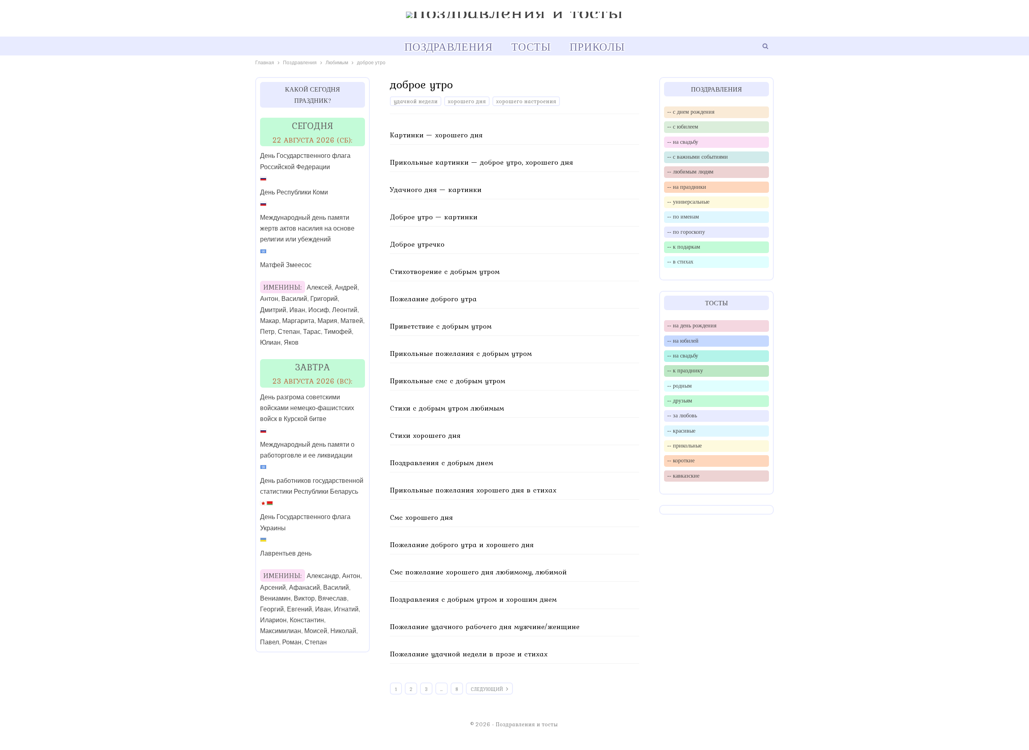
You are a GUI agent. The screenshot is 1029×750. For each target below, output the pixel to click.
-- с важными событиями (697, 156)
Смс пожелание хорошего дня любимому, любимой (478, 571)
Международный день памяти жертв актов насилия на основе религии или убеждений (307, 228)
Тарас (312, 331)
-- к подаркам (683, 246)
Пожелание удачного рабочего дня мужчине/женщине (485, 626)
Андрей (346, 287)
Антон (269, 298)
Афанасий (304, 587)
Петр (267, 331)
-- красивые (681, 430)
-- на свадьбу (682, 142)
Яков (291, 342)
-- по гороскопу (686, 232)
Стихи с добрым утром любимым (447, 408)
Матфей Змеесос (286, 265)
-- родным (679, 385)
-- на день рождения (691, 325)
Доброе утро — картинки (434, 216)
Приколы (597, 46)
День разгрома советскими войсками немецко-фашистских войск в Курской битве (307, 408)
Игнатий (346, 609)
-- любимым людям (690, 171)
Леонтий (344, 310)
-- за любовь (682, 415)
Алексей (319, 287)
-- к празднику (685, 370)
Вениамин (275, 598)
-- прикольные (684, 445)
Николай (343, 630)
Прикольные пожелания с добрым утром (461, 353)
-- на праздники (686, 187)
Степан (289, 331)
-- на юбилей (683, 340)
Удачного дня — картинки (436, 189)
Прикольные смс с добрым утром (447, 380)
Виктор (304, 598)
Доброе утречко (417, 244)
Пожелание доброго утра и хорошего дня (462, 544)
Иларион (273, 620)
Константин (307, 620)
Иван (297, 310)
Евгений (299, 609)
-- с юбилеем (682, 126)
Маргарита (298, 320)
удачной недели (416, 101)
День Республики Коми (294, 192)
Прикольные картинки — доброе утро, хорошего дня (481, 162)
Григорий (324, 298)
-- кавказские (683, 475)
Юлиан (270, 342)
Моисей (315, 630)
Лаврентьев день (286, 553)
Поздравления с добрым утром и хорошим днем (473, 599)
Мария (327, 320)
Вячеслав (332, 598)
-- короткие (681, 460)
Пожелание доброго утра (433, 298)
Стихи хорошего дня (425, 435)
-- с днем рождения (690, 111)
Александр (323, 575)
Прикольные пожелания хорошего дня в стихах (473, 489)
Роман (291, 642)
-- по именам (683, 216)
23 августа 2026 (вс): (313, 381)
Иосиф (318, 310)
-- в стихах (680, 261)
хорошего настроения (526, 101)
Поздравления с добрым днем (441, 462)
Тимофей (338, 331)
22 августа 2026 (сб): (313, 140)
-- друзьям (679, 400)
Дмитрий (273, 310)
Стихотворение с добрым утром (445, 271)
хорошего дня (467, 101)
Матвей (351, 320)
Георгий (272, 609)
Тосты (531, 46)
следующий (487, 689)
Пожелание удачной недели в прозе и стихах (468, 653)
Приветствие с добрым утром (441, 326)
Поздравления (448, 46)
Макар (269, 320)
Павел (269, 642)
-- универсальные (688, 201)
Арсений (273, 587)
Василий (294, 298)
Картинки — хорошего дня (436, 134)
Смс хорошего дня (421, 517)
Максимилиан (280, 630)
